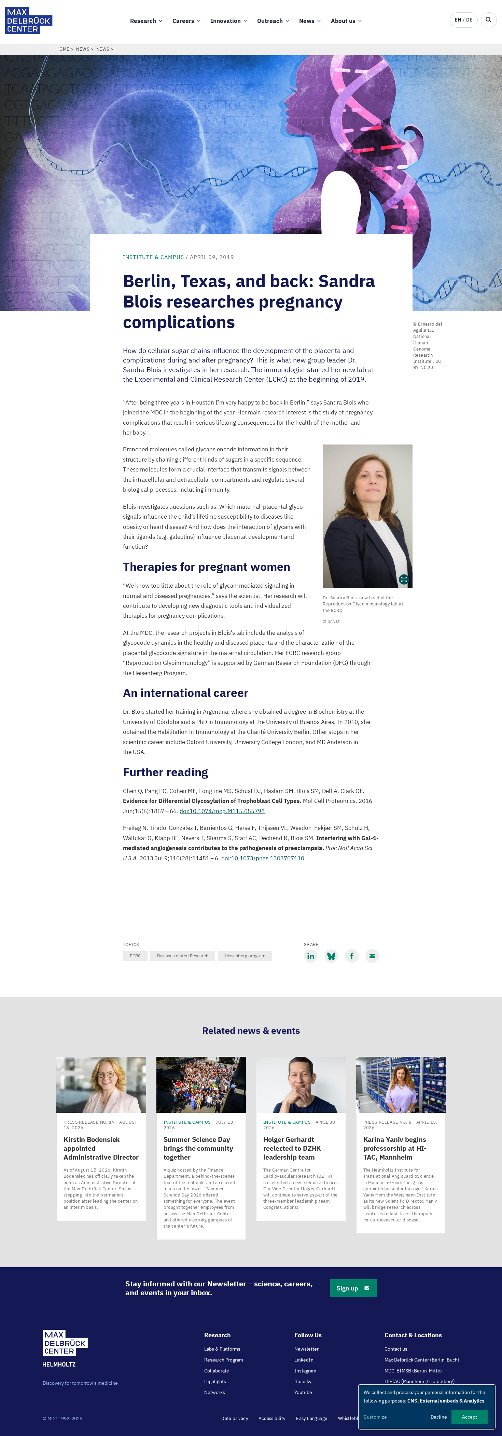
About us (343, 21)
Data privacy (234, 1418)
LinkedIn (303, 1360)
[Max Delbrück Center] (29, 32)
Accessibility (272, 1418)
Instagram (305, 1371)
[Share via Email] (372, 956)
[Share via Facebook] (352, 956)
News (307, 21)
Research (143, 21)
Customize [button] (375, 1417)
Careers (183, 21)
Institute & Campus (153, 257)
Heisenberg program (245, 956)
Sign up (347, 1288)
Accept (469, 1417)
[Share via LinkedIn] (311, 956)
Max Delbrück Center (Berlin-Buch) (422, 1360)
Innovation (226, 21)
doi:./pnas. (262, 858)
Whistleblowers (354, 1418)
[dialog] (427, 1407)
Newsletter (306, 1349)
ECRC (135, 956)
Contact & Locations (413, 1335)
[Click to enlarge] (368, 516)
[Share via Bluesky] (331, 956)
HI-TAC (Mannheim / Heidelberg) (420, 1381)
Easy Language (311, 1418)
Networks (214, 1392)
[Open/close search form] (489, 20)
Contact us (396, 1349)
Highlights (215, 1381)
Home (63, 49)
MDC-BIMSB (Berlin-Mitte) (413, 1371)
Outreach (270, 21)
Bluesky (302, 1381)
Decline (439, 1417)
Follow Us (308, 1335)
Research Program (223, 1360)
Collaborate (216, 1371)
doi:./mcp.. (222, 811)
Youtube (303, 1392)
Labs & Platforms (222, 1349)
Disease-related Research (182, 956)
